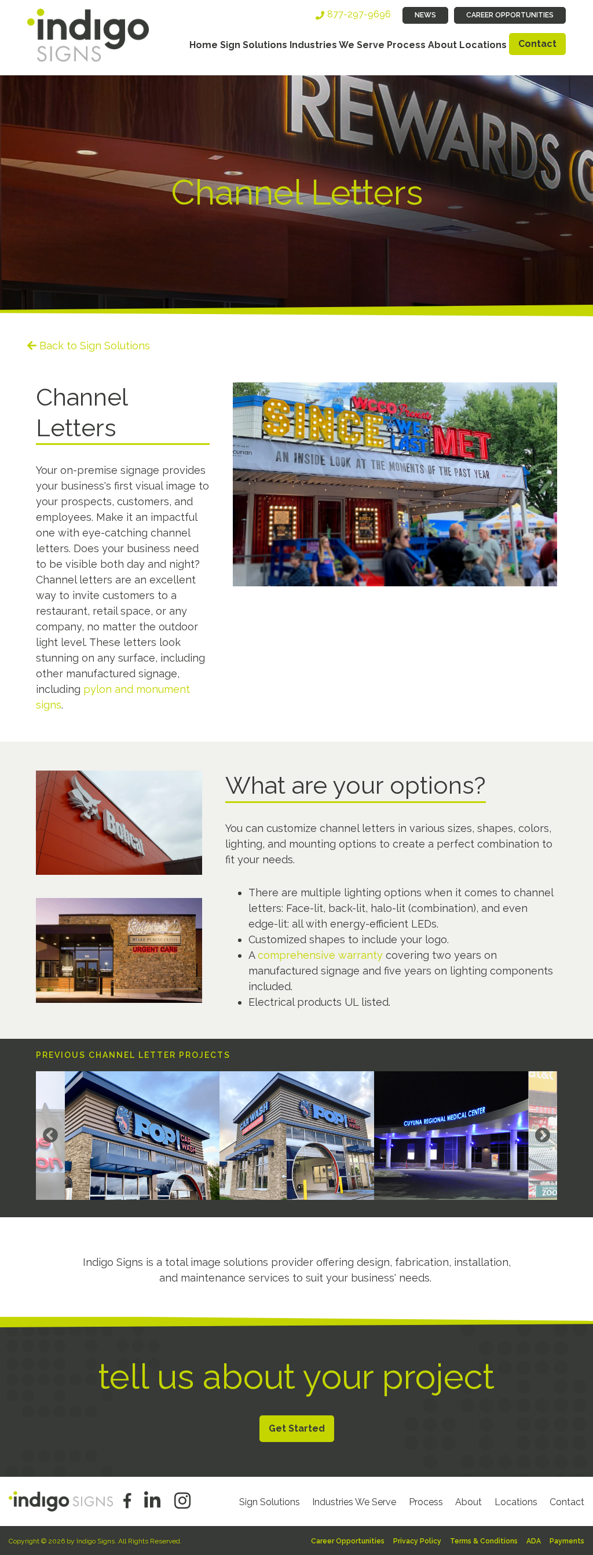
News (425, 15)
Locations (483, 44)
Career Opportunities (510, 15)
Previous (50, 1135)
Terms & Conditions (484, 1541)
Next (542, 1135)
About (442, 44)
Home (203, 44)
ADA (533, 1541)
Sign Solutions (253, 44)
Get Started (297, 1428)
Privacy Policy (417, 1541)
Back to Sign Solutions (94, 346)
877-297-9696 (359, 14)
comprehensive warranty (320, 955)
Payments (567, 1541)
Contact (537, 43)
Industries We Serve (337, 44)
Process (406, 44)
